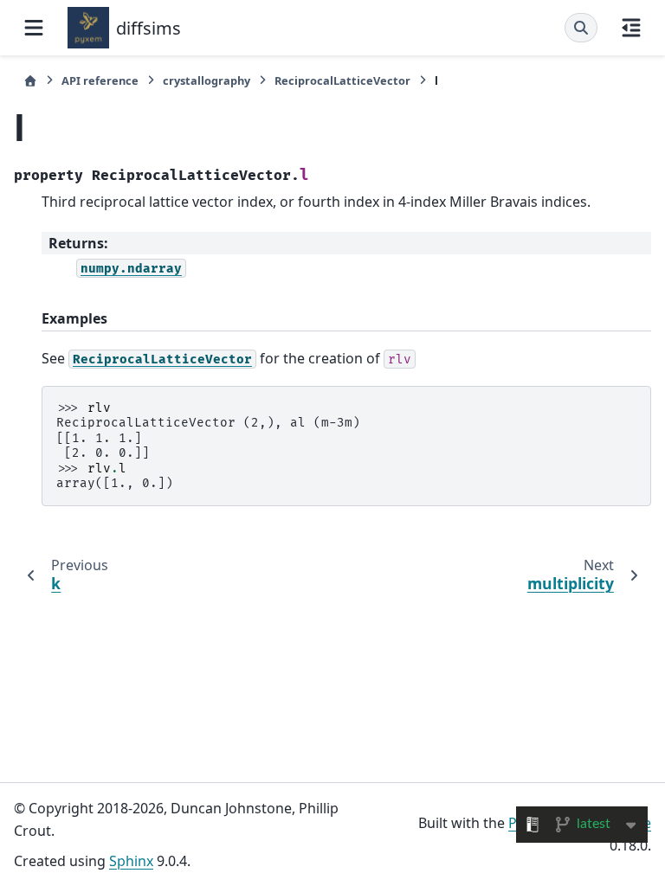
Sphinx (131, 860)
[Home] (30, 81)
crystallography (206, 80)
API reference (100, 80)
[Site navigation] (34, 27)
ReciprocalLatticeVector (342, 80)
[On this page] (631, 27)
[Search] (581, 27)
